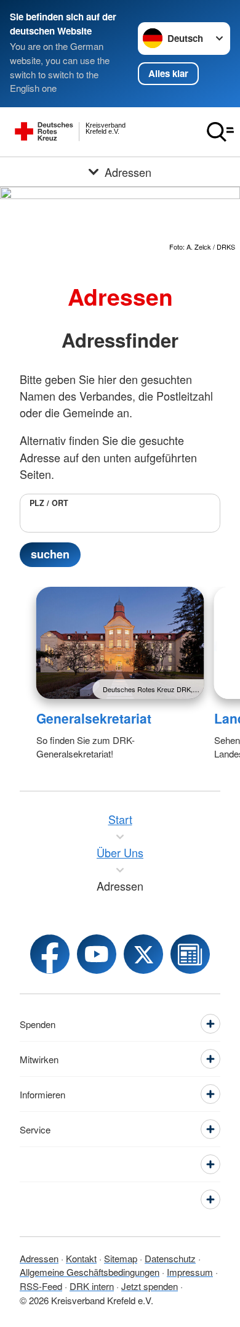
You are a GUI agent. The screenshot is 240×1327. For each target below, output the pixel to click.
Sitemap (120, 1258)
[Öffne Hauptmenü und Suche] (220, 132)
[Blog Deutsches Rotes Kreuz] (190, 954)
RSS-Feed (41, 1286)
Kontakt (81, 1258)
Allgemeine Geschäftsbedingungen (89, 1271)
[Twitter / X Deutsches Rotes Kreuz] (143, 954)
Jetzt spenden (149, 1286)
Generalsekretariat (93, 718)
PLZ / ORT (49, 502)
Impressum (190, 1271)
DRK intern (92, 1286)
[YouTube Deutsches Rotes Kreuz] (96, 954)
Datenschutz (170, 1258)
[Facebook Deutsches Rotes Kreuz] (50, 954)
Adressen (39, 1258)
